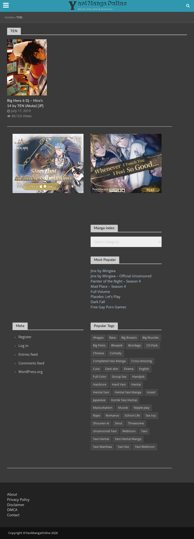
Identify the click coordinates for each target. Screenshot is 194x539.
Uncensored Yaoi (105, 431)
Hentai (136, 384)
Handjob (138, 376)
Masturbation (102, 407)
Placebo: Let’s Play (105, 296)
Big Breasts (129, 337)
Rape (96, 415)
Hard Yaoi (119, 384)
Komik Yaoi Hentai (124, 400)
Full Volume (100, 291)
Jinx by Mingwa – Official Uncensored (121, 276)
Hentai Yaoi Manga (128, 392)
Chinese (98, 353)
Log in (23, 345)
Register (24, 336)
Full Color (99, 376)
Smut (118, 423)
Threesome (136, 423)
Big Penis (99, 345)
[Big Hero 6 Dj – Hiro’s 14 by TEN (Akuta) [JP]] (27, 67)
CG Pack (152, 345)
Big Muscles (150, 337)
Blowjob (117, 345)
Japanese (99, 400)
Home (9, 17)
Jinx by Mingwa (103, 270)
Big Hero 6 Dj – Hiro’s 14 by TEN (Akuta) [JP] (25, 103)
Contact (13, 514)
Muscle (123, 407)
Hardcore (99, 384)
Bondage (134, 345)
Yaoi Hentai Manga (128, 439)
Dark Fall (98, 301)
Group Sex (119, 376)
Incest (151, 392)
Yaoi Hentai (101, 439)
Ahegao (98, 337)
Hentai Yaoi (101, 392)
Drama (128, 369)
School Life (132, 415)
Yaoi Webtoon (145, 447)
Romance (112, 415)
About (12, 494)
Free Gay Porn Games (108, 307)
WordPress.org (30, 371)
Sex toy (151, 415)
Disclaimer (15, 504)
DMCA (12, 509)
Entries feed (28, 354)
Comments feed (31, 363)
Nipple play (142, 407)
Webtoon (129, 431)
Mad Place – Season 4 (108, 286)
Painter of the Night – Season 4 (116, 281)
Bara (112, 337)
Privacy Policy (18, 499)
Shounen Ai (101, 423)
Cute (96, 369)
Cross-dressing (141, 361)
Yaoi (144, 431)
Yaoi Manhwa (102, 447)
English (144, 369)
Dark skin (111, 369)
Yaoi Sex (123, 447)
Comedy (116, 353)
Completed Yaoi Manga (109, 361)
